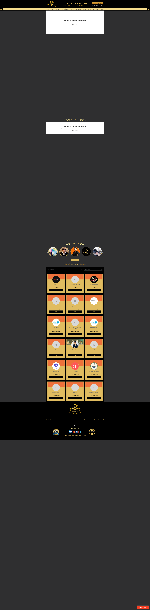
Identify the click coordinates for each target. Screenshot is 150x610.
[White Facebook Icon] (72, 425)
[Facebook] (96, 5)
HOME (50, 418)
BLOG (80, 418)
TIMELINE (67, 418)
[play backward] (47, 251)
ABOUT (55, 418)
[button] (101, 5)
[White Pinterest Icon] (77, 425)
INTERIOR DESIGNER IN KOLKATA (91, 421)
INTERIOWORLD (91, 418)
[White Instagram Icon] (75, 425)
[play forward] (102, 251)
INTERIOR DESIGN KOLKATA (57, 421)
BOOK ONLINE (74, 418)
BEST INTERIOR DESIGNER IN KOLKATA (73, 421)
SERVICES (61, 418)
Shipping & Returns (88, 419)
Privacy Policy (97, 419)
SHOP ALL (99, 418)
